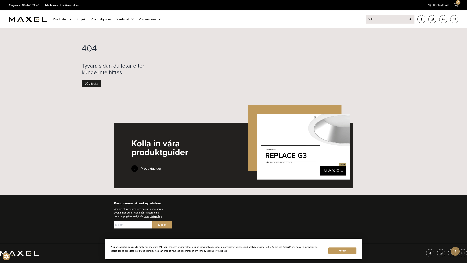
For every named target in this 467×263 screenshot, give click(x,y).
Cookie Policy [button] (147, 251)
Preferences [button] (221, 251)
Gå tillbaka (91, 83)
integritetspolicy (153, 216)
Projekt (81, 19)
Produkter (60, 19)
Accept (342, 250)
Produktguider (101, 19)
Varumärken (147, 19)
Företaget (122, 19)
